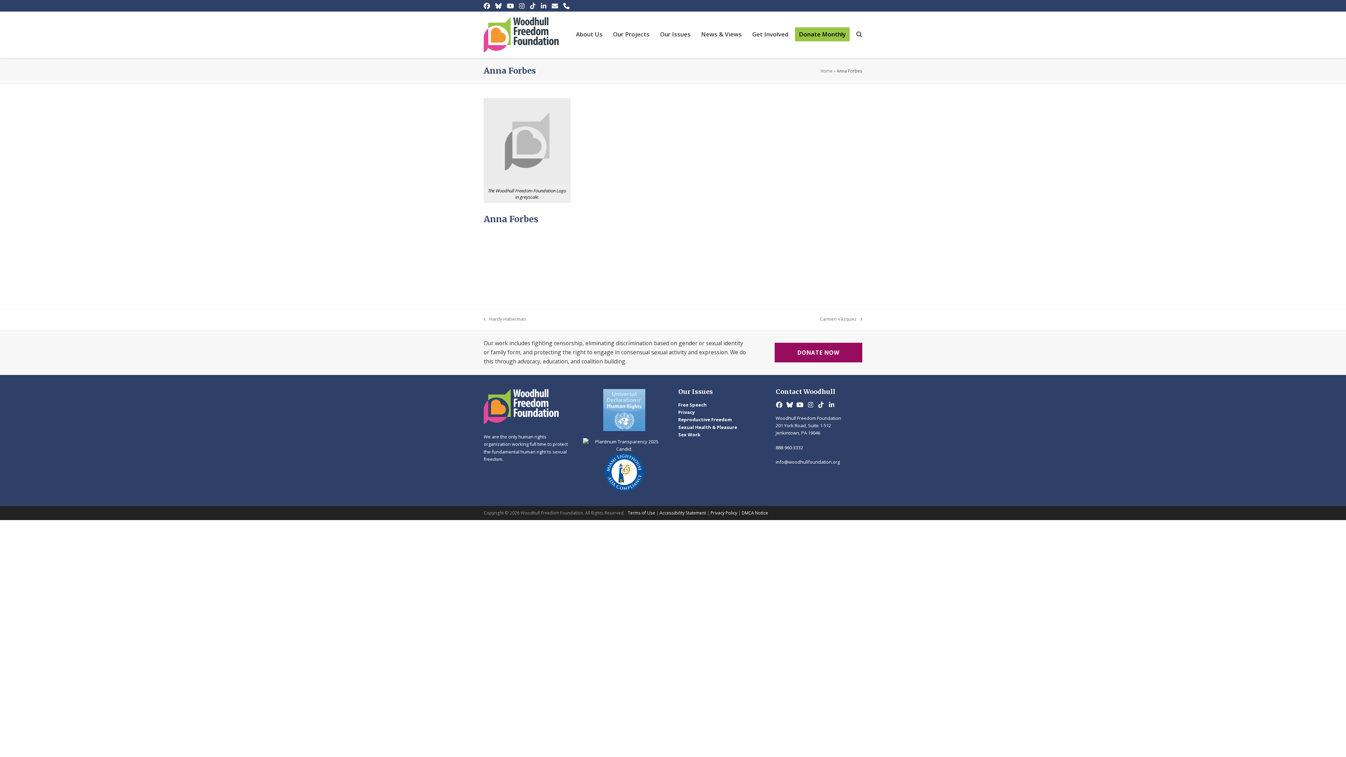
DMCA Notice (755, 513)
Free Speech (692, 405)
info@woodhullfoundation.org (808, 462)
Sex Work (689, 434)
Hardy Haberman (505, 319)
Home (826, 71)
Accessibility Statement (683, 513)
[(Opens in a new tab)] (624, 410)
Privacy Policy (724, 513)
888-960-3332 (789, 447)
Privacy (686, 412)
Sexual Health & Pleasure (707, 427)
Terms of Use (641, 513)
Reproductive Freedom (705, 419)
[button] (859, 34)
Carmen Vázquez (838, 319)
